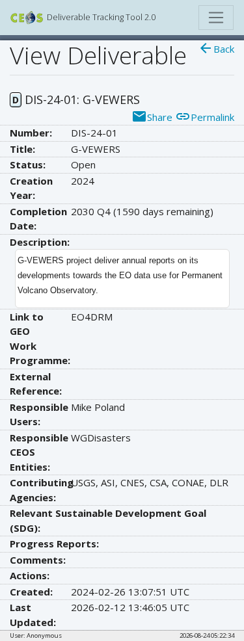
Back (216, 48)
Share (151, 117)
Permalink (204, 117)
